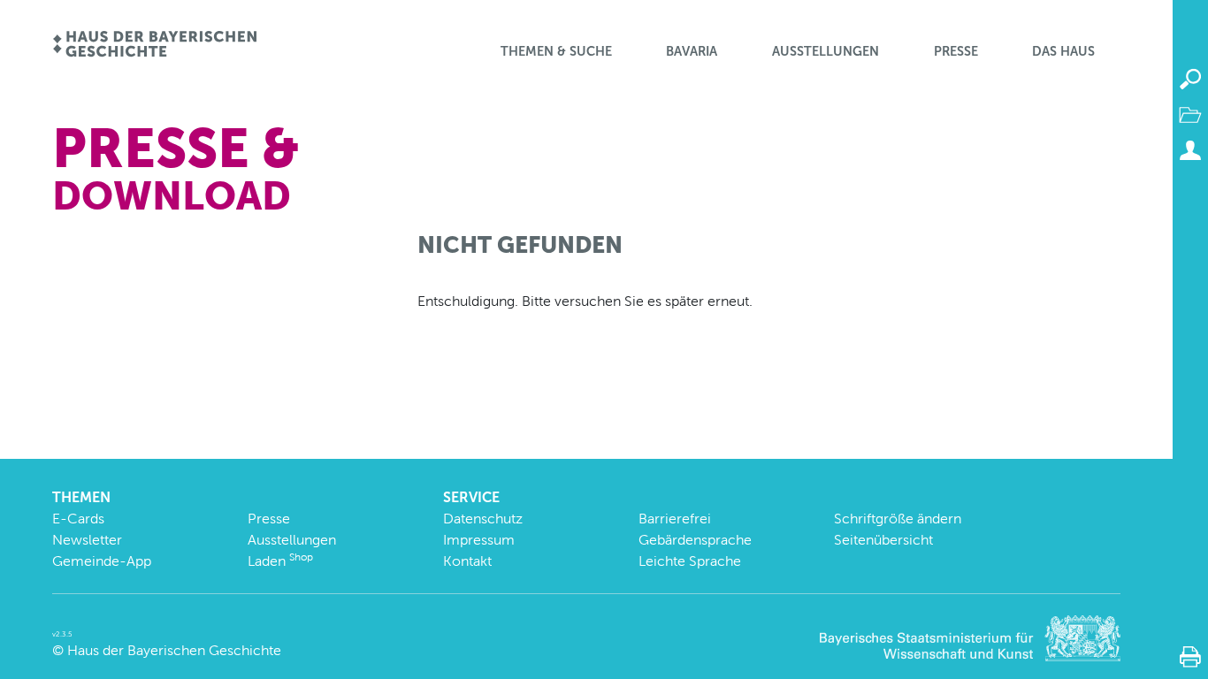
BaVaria (691, 51)
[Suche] (1190, 79)
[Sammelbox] (1190, 115)
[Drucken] (1190, 657)
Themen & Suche (556, 51)
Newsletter (87, 539)
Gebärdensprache (695, 539)
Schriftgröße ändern (897, 518)
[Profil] (1190, 150)
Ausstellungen (825, 51)
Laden (280, 560)
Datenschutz (483, 518)
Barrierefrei (674, 518)
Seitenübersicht (883, 539)
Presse (956, 51)
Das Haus (1063, 51)
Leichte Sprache (689, 560)
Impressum (479, 539)
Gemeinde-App (101, 560)
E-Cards (78, 518)
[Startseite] (154, 45)
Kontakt (467, 560)
